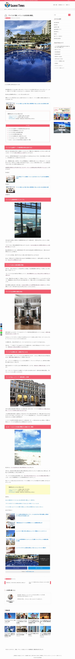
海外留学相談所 (57, 54)
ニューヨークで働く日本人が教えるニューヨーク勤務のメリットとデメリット (31, 531)
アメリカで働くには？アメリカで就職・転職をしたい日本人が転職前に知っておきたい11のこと (24, 506)
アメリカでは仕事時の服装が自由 (15, 134)
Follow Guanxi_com (30, 571)
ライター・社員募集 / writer (59, 61)
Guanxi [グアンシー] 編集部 (10, 601)
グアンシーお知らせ (58, 36)
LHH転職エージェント (13, 117)
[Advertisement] (62, 88)
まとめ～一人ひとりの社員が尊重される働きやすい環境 (20, 139)
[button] (1, 324)
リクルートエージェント (13, 115)
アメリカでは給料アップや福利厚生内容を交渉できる (19, 128)
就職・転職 (57, 27)
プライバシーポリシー (59, 65)
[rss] (68, 0)
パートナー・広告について (59, 67)
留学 (56, 33)
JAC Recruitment (12, 118)
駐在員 (56, 24)
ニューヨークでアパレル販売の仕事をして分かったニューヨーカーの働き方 (31, 547)
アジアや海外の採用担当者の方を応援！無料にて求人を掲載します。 (62, 47)
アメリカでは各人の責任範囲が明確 (16, 132)
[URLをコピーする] (1, 335)
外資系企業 (57, 22)
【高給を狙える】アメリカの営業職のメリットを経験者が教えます (29, 522)
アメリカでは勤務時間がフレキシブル (16, 130)
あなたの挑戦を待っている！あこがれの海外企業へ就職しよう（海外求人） (20, 500)
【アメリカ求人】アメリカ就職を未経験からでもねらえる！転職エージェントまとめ (22, 503)
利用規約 (56, 63)
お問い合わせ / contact (59, 58)
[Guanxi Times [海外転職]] (14, 5)
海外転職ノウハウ (58, 29)
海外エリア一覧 (57, 49)
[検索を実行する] (69, 15)
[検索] (69, 0)
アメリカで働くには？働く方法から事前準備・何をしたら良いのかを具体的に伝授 (32, 103)
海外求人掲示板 (58, 38)
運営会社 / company (58, 56)
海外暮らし (57, 31)
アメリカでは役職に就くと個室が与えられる (17, 136)
